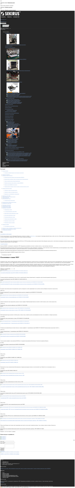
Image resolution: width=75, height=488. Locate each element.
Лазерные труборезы (6, 174)
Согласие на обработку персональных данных (10, 476)
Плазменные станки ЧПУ (9, 114)
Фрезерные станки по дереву (12, 140)
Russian (7, 25)
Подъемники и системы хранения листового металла (14, 158)
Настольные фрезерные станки (12, 126)
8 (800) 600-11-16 (3, 21)
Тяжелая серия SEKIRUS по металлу (13, 95)
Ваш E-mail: (2, 443)
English (7, 26)
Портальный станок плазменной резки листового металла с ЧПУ (12, 375)
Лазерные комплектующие (9, 98)
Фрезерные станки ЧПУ (9, 120)
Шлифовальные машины (9, 119)
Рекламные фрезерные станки (12, 127)
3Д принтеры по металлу (9, 150)
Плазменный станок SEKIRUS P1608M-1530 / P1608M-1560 (11, 349)
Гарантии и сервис (5, 162)
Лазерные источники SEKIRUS (10, 111)
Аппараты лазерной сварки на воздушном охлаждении (16, 44)
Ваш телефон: (2, 442)
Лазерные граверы (8, 143)
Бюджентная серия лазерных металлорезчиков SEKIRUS (16, 59)
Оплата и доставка (5, 165)
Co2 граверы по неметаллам (9, 226)
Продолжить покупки (4, 2)
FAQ (3, 164)
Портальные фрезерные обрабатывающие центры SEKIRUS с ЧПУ (18, 155)
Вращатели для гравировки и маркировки (14, 103)
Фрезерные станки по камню (12, 142)
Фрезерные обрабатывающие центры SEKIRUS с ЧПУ (14, 151)
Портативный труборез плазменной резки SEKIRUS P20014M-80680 (13, 336)
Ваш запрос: (2, 447)
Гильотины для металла (9, 116)
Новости (3, 163)
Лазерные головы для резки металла (13, 99)
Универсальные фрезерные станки (13, 138)
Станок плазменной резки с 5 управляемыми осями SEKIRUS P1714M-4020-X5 (15, 323)
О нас (3, 472)
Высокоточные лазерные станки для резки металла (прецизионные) (18, 70)
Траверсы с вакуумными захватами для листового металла (17, 160)
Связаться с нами (5, 477)
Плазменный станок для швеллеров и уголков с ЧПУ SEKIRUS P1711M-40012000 (15, 310)
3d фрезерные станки (10, 122)
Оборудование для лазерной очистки (8, 196)
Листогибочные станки (6, 198)
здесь (30, 487)
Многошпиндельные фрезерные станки (13, 124)
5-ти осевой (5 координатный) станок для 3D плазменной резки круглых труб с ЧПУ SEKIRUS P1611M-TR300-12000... (22, 386)
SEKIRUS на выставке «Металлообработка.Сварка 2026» (10, 468)
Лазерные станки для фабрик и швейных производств (14, 147)
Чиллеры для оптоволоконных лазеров (12, 148)
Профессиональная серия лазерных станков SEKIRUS (16, 93)
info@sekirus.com (3, 19)
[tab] (37, 234)
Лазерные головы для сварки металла (13, 101)
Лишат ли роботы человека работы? (27, 468)
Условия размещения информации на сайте (10, 475)
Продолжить (3, 7)
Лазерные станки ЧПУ (9, 104)
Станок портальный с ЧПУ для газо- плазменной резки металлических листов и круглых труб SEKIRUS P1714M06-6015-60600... (24, 409)
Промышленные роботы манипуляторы (9, 202)
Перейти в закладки (8, 7)
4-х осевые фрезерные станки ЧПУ (13, 123)
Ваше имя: (2, 441)
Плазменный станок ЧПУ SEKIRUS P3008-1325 (9, 362)
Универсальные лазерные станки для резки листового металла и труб (19, 97)
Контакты (4, 166)
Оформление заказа (11, 2)
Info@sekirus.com (5, 462)
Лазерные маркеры (8, 107)
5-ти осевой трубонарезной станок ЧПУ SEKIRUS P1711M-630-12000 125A (14, 272)
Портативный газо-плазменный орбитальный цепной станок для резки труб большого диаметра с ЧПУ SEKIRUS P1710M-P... (23, 420)
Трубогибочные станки (9, 117)
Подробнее (2, 482)
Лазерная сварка (8, 33)
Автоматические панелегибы (12, 110)
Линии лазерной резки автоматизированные (12, 181)
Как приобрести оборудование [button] (6, 234)
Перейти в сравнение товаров (10, 10)
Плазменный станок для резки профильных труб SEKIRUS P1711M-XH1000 (14, 297)
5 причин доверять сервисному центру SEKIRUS (42, 468)
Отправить (2, 448)
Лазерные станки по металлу (10, 47)
